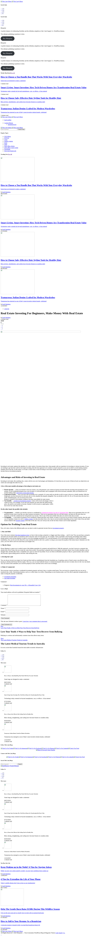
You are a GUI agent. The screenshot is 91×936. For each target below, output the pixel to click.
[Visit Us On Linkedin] (61, 748)
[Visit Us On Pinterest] (48, 748)
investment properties (10, 576)
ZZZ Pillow (7, 136)
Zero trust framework (10, 151)
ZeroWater (7, 149)
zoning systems (8, 141)
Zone (5, 143)
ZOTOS (6, 138)
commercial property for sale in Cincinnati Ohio (55, 512)
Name (3, 608)
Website (3, 615)
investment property (58, 528)
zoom (5, 139)
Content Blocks (8, 123)
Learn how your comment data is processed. (35, 621)
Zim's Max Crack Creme (11, 147)
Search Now (21, 129)
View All (13, 73)
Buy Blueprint (7, 38)
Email (3, 611)
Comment (4, 605)
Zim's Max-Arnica (9, 146)
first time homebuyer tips (22, 535)
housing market (20, 520)
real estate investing (9, 578)
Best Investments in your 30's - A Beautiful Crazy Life (25, 585)
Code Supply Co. (60, 933)
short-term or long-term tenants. (25, 493)
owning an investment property (22, 501)
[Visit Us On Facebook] (34, 748)
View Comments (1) (6, 624)
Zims (5, 144)
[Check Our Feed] (73, 748)
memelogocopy (12, 124)
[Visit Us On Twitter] (7, 748)
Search (20, 764)
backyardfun (7, 120)
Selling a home (28, 519)
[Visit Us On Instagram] (20, 748)
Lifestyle (6, 309)
